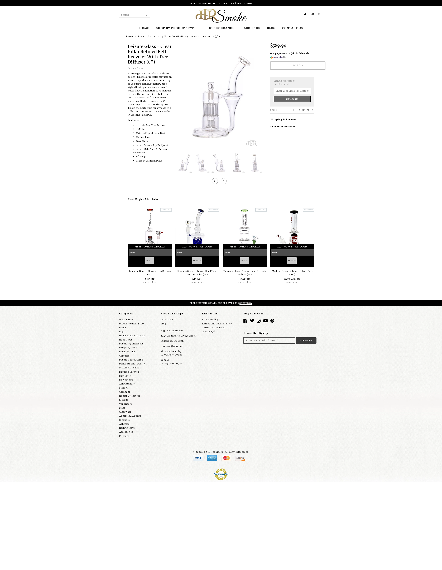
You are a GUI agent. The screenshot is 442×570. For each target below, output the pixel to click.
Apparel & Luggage (130, 416)
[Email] (295, 110)
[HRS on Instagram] (259, 322)
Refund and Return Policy (217, 324)
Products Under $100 (131, 324)
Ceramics (124, 392)
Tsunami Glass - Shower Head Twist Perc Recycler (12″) (197, 272)
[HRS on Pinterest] (272, 322)
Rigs (121, 332)
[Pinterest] (308, 110)
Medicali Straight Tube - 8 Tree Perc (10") (292, 272)
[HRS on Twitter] (252, 322)
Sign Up (149, 261)
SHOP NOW (245, 3)
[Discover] (240, 458)
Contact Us (167, 319)
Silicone (124, 388)
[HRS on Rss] (265, 322)
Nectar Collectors (129, 396)
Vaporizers (125, 404)
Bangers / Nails (128, 348)
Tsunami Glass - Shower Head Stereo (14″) (150, 272)
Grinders (124, 356)
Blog (163, 324)
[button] (292, 55)
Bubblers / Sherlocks (131, 344)
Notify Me (292, 98)
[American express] (212, 458)
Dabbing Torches (129, 372)
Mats (122, 408)
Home (129, 36)
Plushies (124, 436)
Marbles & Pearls (129, 368)
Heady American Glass (132, 336)
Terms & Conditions (213, 328)
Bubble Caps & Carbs (131, 360)
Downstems (126, 380)
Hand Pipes (126, 340)
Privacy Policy (210, 319)
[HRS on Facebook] (245, 322)
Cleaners (124, 420)
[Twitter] (303, 110)
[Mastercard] (226, 458)
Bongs (122, 328)
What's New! (126, 319)
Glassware (125, 412)
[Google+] (313, 110)
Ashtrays (124, 424)
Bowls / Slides (127, 352)
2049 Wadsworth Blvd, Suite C (178, 336)
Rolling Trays (127, 428)
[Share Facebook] (299, 110)
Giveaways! (208, 332)
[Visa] (198, 458)
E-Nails (123, 400)
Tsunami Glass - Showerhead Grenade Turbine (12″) (244, 272)
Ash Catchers (127, 384)
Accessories (126, 432)
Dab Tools (125, 376)
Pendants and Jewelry (132, 364)
